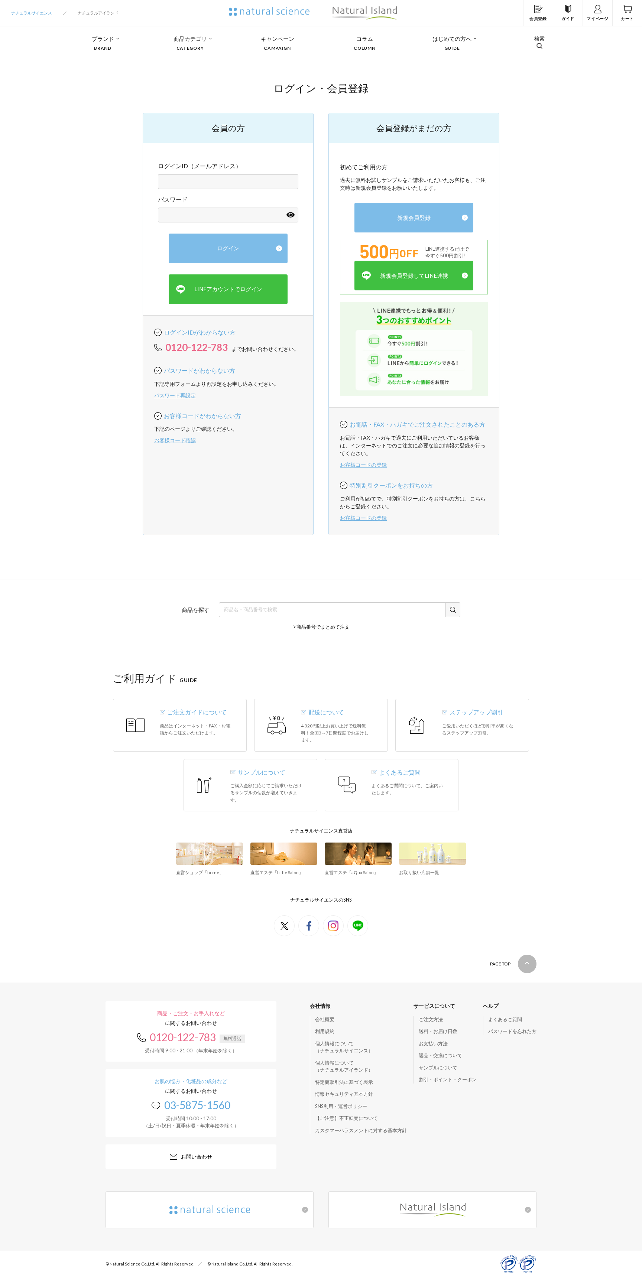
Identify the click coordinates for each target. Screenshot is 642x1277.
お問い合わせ (196, 1156)
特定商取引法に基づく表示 (344, 1082)
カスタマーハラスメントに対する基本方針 (361, 1130)
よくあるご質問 (505, 1019)
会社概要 (324, 1019)
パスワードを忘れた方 (512, 1031)
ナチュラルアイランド (98, 12)
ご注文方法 (431, 1019)
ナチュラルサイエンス (31, 12)
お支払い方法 (433, 1043)
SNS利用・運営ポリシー (341, 1106)
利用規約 (324, 1031)
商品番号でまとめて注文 (323, 627)
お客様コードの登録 (363, 465)
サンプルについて (438, 1068)
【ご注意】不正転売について (346, 1118)
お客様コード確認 (175, 440)
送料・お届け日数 (438, 1031)
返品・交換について (440, 1055)
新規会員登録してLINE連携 (414, 275)
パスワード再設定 (175, 395)
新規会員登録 (414, 217)
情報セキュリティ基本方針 (344, 1094)
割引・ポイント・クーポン (448, 1079)
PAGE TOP (500, 964)
